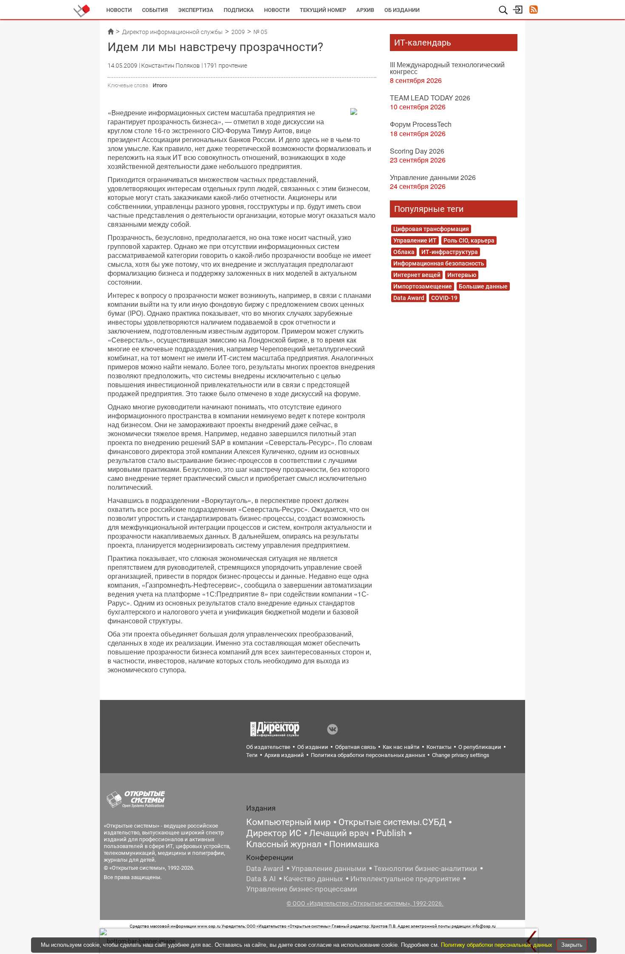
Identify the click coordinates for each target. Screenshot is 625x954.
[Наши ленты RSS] (533, 10)
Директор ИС (273, 833)
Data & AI (261, 878)
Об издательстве (268, 747)
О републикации (479, 747)
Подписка (239, 10)
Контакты (439, 747)
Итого (160, 85)
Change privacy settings (460, 755)
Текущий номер (323, 10)
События (155, 10)
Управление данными (328, 868)
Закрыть (571, 945)
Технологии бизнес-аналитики (425, 868)
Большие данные (483, 286)
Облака (404, 251)
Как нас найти (401, 747)
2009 (238, 32)
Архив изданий (284, 755)
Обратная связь (355, 747)
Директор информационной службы (172, 32)
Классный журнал (283, 844)
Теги (252, 755)
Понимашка (354, 844)
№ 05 (260, 32)
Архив (365, 10)
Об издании (402, 10)
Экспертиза (195, 10)
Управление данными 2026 (433, 177)
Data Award (408, 297)
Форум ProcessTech (421, 124)
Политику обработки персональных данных (497, 945)
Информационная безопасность (438, 263)
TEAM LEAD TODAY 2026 (430, 98)
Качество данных (313, 878)
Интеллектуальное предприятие (405, 878)
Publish (391, 833)
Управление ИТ (415, 240)
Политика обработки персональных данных (368, 755)
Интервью (461, 274)
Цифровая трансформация (431, 229)
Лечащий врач (339, 833)
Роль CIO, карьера (468, 240)
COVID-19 (444, 297)
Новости (119, 10)
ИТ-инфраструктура (449, 251)
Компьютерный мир (288, 822)
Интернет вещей (416, 274)
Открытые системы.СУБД (392, 822)
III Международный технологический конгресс (447, 68)
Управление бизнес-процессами (301, 889)
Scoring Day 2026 (417, 151)
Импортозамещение (422, 286)
